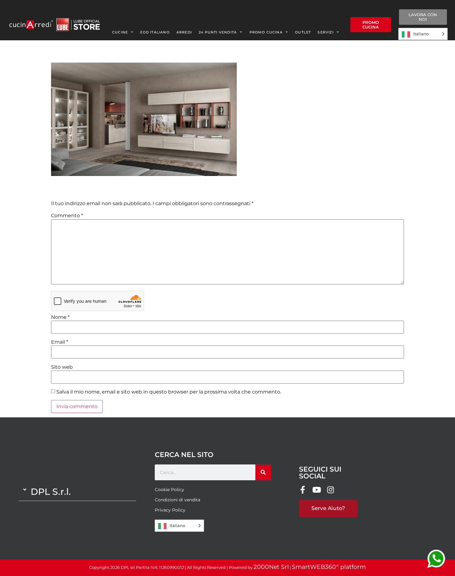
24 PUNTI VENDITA (218, 32)
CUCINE (120, 32)
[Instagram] (331, 490)
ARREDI (184, 32)
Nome (60, 317)
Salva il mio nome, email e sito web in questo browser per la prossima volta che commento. (168, 391)
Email (59, 342)
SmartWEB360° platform (329, 566)
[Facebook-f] (303, 490)
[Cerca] (263, 472)
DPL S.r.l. (51, 491)
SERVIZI (325, 32)
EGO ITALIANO (154, 32)
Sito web (62, 367)
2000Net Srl (271, 566)
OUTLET (303, 32)
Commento (67, 215)
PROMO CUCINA (266, 32)
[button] (77, 491)
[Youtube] (317, 490)
